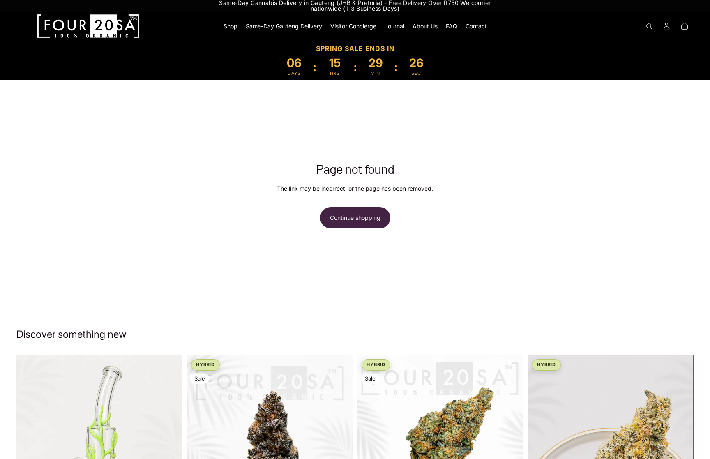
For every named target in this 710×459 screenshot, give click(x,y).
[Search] (649, 26)
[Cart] (684, 26)
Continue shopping (355, 217)
